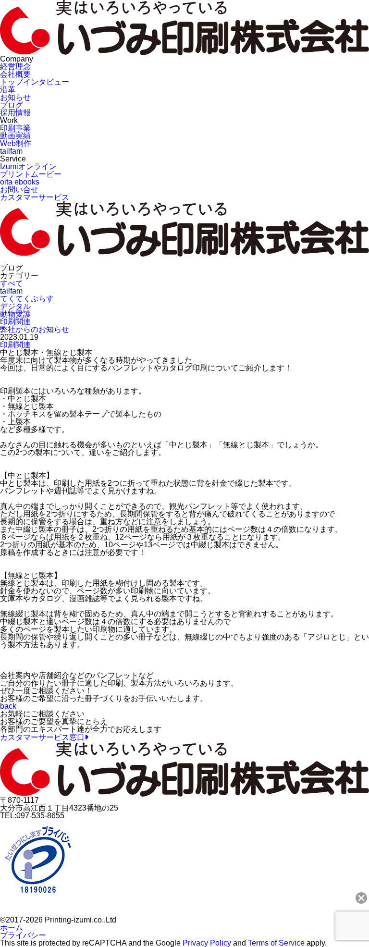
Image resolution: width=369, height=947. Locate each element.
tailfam (11, 151)
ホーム (11, 927)
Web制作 (15, 143)
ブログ (11, 105)
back (8, 706)
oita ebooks (19, 182)
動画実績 (15, 136)
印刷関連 (15, 322)
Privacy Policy (207, 943)
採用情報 (15, 113)
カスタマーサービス (34, 197)
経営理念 (15, 66)
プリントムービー (31, 174)
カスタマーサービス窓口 (42, 737)
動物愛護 (15, 314)
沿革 (7, 90)
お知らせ (15, 97)
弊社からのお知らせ (34, 329)
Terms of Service (276, 943)
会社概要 (15, 74)
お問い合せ (19, 189)
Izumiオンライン (28, 166)
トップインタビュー (34, 82)
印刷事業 (15, 128)
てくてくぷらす (27, 299)
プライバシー (23, 935)
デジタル (15, 306)
